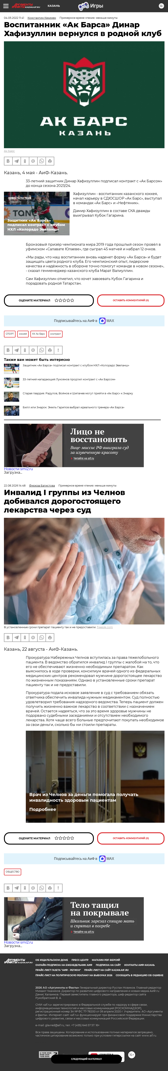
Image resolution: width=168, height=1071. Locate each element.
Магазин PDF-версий (106, 960)
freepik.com (105, 627)
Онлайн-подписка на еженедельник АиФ (63, 965)
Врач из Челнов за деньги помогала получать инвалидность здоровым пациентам (83, 797)
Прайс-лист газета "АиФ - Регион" (58, 970)
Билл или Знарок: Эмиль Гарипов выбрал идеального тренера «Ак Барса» (73, 407)
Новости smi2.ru (18, 469)
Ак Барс (9, 151)
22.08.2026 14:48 (15, 485)
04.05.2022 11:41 (14, 17)
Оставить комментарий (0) (131, 300)
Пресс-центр (80, 960)
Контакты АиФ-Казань (139, 965)
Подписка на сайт (108, 965)
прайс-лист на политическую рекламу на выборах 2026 (73, 975)
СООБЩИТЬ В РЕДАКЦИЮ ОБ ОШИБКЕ (139, 975)
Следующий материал (86, 1059)
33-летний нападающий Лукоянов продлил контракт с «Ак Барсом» (69, 379)
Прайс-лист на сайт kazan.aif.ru (106, 970)
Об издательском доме (51, 960)
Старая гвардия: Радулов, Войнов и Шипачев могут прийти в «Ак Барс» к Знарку (78, 393)
